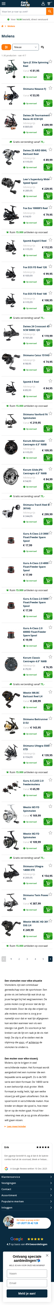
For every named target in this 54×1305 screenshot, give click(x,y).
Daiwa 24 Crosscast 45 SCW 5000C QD (36, 328)
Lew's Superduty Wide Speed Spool (36, 181)
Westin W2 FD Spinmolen (31, 835)
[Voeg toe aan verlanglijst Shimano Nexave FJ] (50, 88)
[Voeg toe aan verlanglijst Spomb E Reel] (50, 381)
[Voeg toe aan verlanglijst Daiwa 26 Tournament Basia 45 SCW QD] (50, 114)
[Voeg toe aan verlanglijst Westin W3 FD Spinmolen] (50, 806)
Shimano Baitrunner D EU (35, 721)
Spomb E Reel (31, 381)
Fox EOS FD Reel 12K (35, 267)
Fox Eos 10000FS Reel (35, 208)
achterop (34, 1042)
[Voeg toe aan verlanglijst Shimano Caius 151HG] (50, 354)
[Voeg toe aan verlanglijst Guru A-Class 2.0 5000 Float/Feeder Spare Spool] (50, 598)
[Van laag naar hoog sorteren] (42, 47)
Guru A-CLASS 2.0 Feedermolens (33, 782)
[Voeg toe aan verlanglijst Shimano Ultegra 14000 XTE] (50, 865)
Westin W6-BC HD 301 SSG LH (35, 923)
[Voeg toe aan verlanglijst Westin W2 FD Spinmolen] (50, 833)
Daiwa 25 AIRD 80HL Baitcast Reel (35, 152)
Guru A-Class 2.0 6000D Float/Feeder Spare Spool (34, 632)
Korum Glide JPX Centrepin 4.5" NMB (35, 471)
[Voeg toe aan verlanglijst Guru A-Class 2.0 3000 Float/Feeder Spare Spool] (50, 533)
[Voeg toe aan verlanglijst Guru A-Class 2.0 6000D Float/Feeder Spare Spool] (50, 627)
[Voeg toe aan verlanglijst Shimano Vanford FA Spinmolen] (50, 413)
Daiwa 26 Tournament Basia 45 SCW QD (36, 117)
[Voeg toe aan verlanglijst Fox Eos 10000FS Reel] (50, 207)
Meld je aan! (27, 1293)
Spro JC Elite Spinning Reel (35, 64)
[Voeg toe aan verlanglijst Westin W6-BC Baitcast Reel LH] (50, 692)
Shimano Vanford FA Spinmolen (35, 416)
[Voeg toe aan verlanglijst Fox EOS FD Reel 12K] (50, 266)
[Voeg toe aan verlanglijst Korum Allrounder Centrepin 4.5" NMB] (50, 440)
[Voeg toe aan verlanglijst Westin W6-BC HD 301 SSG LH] (50, 921)
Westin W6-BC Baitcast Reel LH (32, 694)
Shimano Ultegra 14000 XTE (33, 868)
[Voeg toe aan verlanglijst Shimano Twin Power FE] (50, 894)
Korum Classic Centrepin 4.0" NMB (35, 659)
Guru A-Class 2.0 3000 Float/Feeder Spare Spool (35, 537)
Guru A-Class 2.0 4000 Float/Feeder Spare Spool (35, 567)
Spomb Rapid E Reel (34, 240)
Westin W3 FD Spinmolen (31, 809)
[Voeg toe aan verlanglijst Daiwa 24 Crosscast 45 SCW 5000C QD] (50, 325)
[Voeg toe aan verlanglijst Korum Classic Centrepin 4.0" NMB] (50, 657)
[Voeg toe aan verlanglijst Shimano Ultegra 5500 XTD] (50, 745)
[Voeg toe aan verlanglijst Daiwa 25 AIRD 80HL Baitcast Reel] (50, 149)
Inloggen (7, 1207)
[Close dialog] (47, 1255)
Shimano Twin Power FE (35, 897)
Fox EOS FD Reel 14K (35, 293)
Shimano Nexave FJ (34, 89)
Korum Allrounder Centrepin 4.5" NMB (35, 442)
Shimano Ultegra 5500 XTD (36, 747)
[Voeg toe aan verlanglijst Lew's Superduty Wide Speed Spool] (50, 178)
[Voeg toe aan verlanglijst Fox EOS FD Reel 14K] (50, 293)
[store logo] (25, 3)
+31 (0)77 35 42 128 (27, 1223)
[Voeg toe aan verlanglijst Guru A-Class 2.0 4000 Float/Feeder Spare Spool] (50, 562)
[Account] (43, 3)
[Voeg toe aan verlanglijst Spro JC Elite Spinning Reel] (50, 61)
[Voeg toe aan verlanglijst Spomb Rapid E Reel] (50, 240)
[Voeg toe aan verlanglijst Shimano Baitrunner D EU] (50, 718)
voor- (22, 1042)
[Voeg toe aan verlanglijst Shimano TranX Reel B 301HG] (50, 504)
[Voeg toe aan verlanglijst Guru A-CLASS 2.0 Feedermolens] (50, 780)
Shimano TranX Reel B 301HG (36, 506)
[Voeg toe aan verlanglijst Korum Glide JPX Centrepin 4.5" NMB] (50, 469)
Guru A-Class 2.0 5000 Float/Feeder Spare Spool (35, 602)
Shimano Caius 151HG (36, 355)
